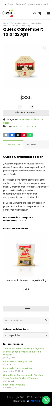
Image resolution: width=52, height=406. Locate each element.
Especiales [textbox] (12, 335)
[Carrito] (40, 13)
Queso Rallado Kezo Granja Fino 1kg (26, 280)
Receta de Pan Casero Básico (18, 368)
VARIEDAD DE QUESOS (24, 126)
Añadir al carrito (26, 112)
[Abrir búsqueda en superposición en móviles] (26, 4)
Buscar (46, 320)
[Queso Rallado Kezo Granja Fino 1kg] (26, 255)
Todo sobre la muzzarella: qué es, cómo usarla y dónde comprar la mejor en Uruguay (23, 351)
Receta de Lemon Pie (14, 384)
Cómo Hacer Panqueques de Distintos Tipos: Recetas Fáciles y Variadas (23, 377)
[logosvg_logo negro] (8, 13)
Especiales (36, 23)
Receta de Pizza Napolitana (17, 361)
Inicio (5, 23)
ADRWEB (35, 401)
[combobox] (26, 335)
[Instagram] (34, 13)
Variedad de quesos (20, 23)
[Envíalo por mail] (6, 135)
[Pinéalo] (24, 135)
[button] (48, 13)
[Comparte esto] (12, 135)
